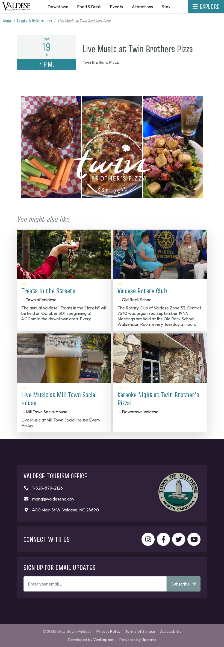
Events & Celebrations (34, 21)
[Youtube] (194, 539)
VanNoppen (103, 639)
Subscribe (180, 584)
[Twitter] (178, 539)
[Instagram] (148, 539)
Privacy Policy (108, 631)
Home (7, 21)
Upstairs (149, 639)
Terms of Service (140, 631)
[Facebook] (163, 539)
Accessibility (170, 631)
